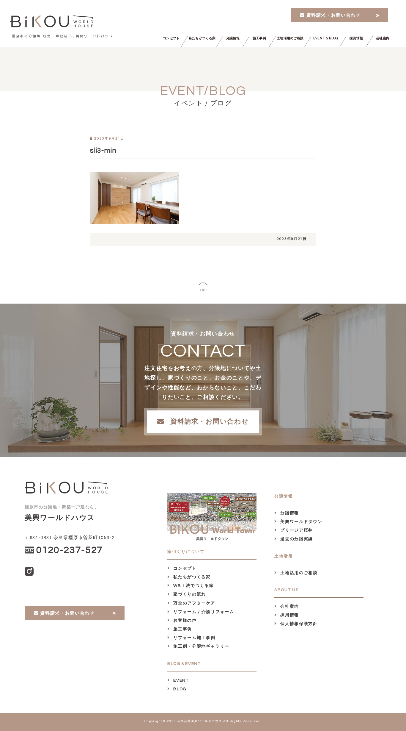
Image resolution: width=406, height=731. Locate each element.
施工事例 (259, 38)
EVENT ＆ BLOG (325, 38)
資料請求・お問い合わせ (333, 15)
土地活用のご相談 (290, 38)
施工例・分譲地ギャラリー (200, 646)
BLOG (179, 689)
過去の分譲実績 (296, 539)
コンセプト (171, 38)
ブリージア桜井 (296, 530)
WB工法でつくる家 (193, 586)
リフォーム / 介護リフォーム (203, 612)
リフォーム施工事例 (193, 638)
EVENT (180, 680)
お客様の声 (184, 620)
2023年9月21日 (292, 239)
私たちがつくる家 (202, 38)
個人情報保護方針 (298, 624)
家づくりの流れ (189, 594)
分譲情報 (233, 38)
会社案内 (382, 38)
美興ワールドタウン (300, 522)
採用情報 (356, 38)
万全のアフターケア (193, 603)
